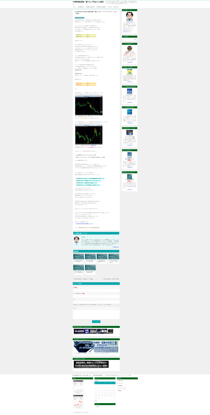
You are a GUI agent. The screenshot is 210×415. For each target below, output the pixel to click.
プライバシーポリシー (122, 388)
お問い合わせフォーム (127, 31)
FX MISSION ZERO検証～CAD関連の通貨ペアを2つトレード (102, 261)
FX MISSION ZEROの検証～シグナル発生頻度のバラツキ (78, 261)
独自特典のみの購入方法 (90, 6)
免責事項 (119, 390)
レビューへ (130, 62)
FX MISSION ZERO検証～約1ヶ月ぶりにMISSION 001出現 (78, 272)
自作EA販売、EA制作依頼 (101, 6)
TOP (82, 375)
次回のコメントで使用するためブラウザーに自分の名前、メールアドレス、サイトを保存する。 (93, 304)
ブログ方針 (110, 6)
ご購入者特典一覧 (81, 6)
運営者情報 (120, 385)
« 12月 (95, 400)
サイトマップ (120, 383)
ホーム (74, 6)
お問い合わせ (116, 6)
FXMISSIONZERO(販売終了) (79, 17)
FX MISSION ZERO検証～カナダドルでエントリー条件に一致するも (113, 261)
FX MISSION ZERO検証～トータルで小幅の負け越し (90, 261)
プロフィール (130, 21)
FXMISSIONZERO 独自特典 (95, 227)
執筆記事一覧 (116, 247)
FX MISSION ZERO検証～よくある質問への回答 (90, 272)
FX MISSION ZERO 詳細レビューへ (84, 223)
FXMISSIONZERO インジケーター (83, 227)
